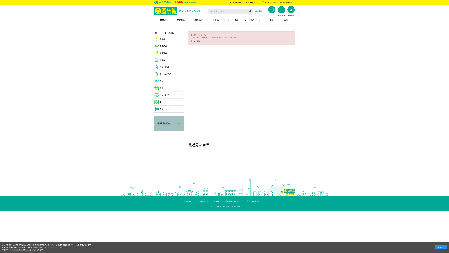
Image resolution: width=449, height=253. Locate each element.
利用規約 (217, 201)
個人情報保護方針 (202, 201)
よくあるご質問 (270, 2)
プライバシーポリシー (21, 250)
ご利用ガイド (252, 2)
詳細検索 (258, 11)
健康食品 (198, 20)
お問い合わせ (287, 2)
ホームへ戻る (196, 41)
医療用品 (181, 20)
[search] (250, 11)
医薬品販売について (257, 201)
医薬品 (163, 20)
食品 (286, 20)
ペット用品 (268, 20)
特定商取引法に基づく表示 (235, 201)
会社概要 (187, 201)
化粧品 (216, 20)
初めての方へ (236, 2)
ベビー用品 (233, 20)
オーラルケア (251, 20)
